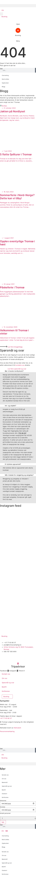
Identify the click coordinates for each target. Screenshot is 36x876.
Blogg (3, 86)
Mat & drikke (5, 79)
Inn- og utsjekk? (10, 406)
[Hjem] (18, 22)
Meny (18, 41)
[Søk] (35, 70)
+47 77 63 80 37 (6, 718)
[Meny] (18, 39)
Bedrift (4, 687)
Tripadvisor (18, 666)
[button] (18, 5)
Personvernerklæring (7, 731)
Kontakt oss (6, 674)
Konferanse (6, 691)
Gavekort (4, 793)
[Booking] (18, 34)
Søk (1, 69)
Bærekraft (5, 782)
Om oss (4, 678)
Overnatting (5, 75)
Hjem (18, 24)
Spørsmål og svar (8, 683)
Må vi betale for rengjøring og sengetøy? (19, 475)
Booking (18, 35)
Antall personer (5, 813)
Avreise (2, 807)
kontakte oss (19, 365)
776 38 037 (22, 433)
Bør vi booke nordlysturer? (14, 371)
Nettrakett (17, 728)
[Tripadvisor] (18, 663)
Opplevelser (5, 83)
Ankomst (3, 800)
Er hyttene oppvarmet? (13, 464)
